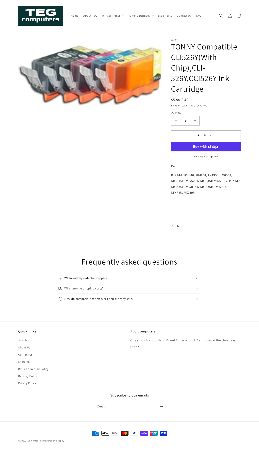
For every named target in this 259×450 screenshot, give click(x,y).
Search (22, 340)
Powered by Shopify (53, 440)
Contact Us (25, 354)
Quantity (176, 112)
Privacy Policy (27, 383)
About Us (24, 347)
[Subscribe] (161, 406)
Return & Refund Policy (33, 369)
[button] (113, 15)
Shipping (176, 105)
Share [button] (179, 226)
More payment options (205, 156)
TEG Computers (35, 440)
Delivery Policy (27, 376)
